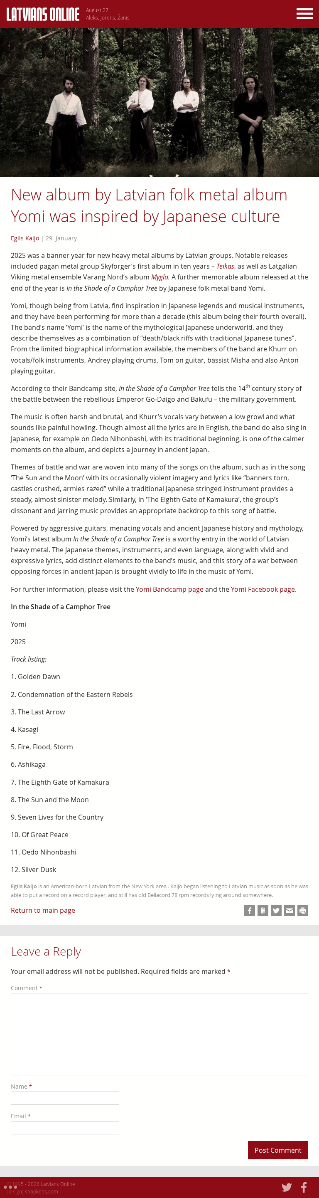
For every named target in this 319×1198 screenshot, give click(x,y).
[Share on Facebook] (249, 910)
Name (21, 1086)
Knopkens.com (41, 1191)
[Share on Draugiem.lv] (263, 910)
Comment (26, 988)
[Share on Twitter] (276, 910)
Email (21, 1116)
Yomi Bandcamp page (170, 589)
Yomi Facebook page (263, 589)
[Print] (302, 910)
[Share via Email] (289, 910)
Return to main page (43, 910)
